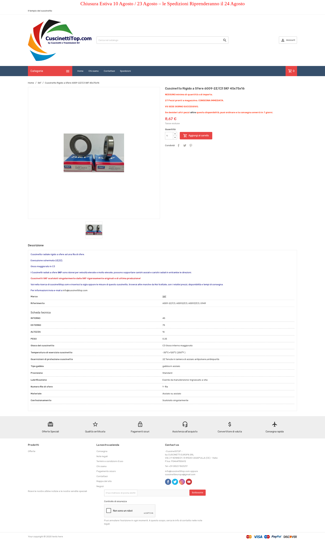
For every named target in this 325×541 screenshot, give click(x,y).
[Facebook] (168, 482)
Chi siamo (94, 71)
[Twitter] (175, 482)
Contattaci (109, 71)
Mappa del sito (104, 481)
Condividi (179, 145)
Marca (34, 296)
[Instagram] (182, 482)
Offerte (31, 451)
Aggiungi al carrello (196, 136)
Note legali (102, 456)
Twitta (185, 145)
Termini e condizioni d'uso (109, 461)
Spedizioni (125, 71)
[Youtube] (189, 482)
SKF (164, 296)
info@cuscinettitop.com (75, 290)
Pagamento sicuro (106, 471)
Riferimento (38, 303)
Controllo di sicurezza (115, 501)
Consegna (101, 451)
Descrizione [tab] (36, 245)
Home (80, 71)
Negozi (100, 486)
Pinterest (191, 145)
